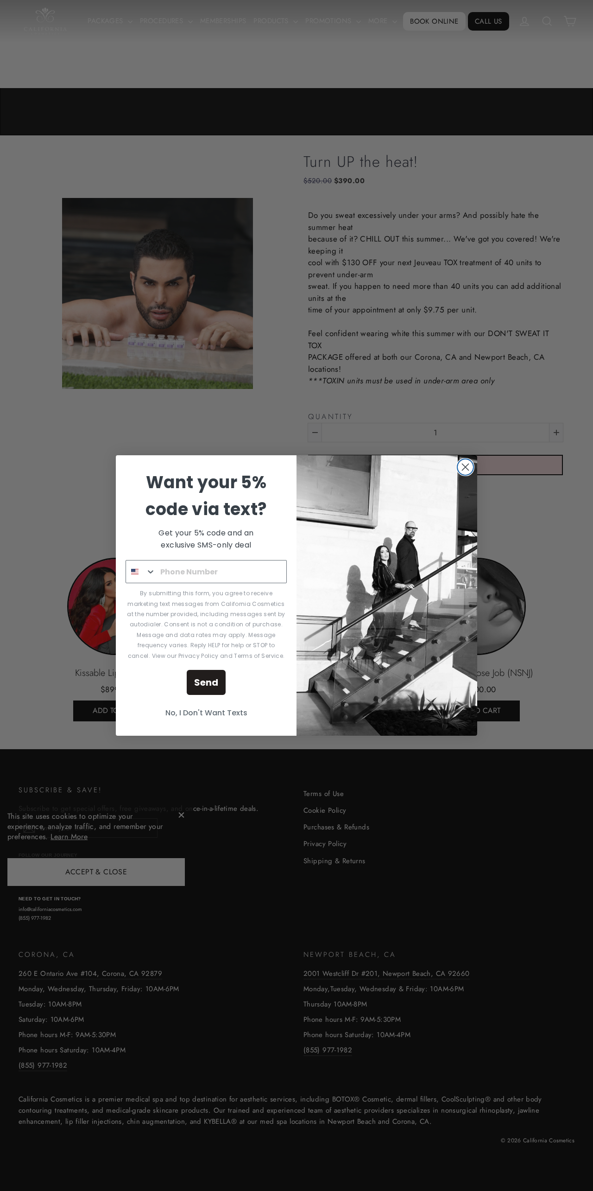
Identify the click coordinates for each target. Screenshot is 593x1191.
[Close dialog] (465, 467)
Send (206, 682)
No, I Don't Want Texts (206, 712)
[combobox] (141, 571)
